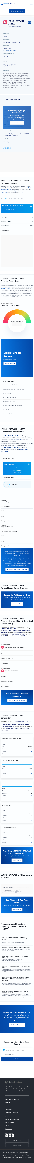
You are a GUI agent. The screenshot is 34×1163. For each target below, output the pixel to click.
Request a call (17, 1145)
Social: (4, 145)
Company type (6, 39)
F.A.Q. (6, 1116)
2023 (10, 199)
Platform (7, 1102)
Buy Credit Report (18, 11)
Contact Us (8, 1109)
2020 (21, 199)
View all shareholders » (9, 50)
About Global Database (12, 1099)
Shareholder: (6, 45)
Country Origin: (6, 138)
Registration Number (8, 53)
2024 (6, 199)
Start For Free (17, 860)
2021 (18, 199)
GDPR (7, 1125)
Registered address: (8, 131)
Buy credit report (10, 363)
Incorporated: (6, 33)
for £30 (17, 324)
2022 (14, 199)
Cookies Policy (9, 1122)
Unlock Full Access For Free (17, 700)
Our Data (7, 1106)
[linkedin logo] (9, 148)
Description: (6, 70)
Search (17, 1059)
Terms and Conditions (11, 1112)
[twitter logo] (6, 148)
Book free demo (17, 1140)
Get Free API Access (17, 1025)
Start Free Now (17, 604)
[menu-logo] (8, 4)
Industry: (5, 61)
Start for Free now (17, 123)
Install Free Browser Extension (18, 569)
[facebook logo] (4, 148)
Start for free (10, 209)
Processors (8, 1129)
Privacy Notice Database (12, 1119)
